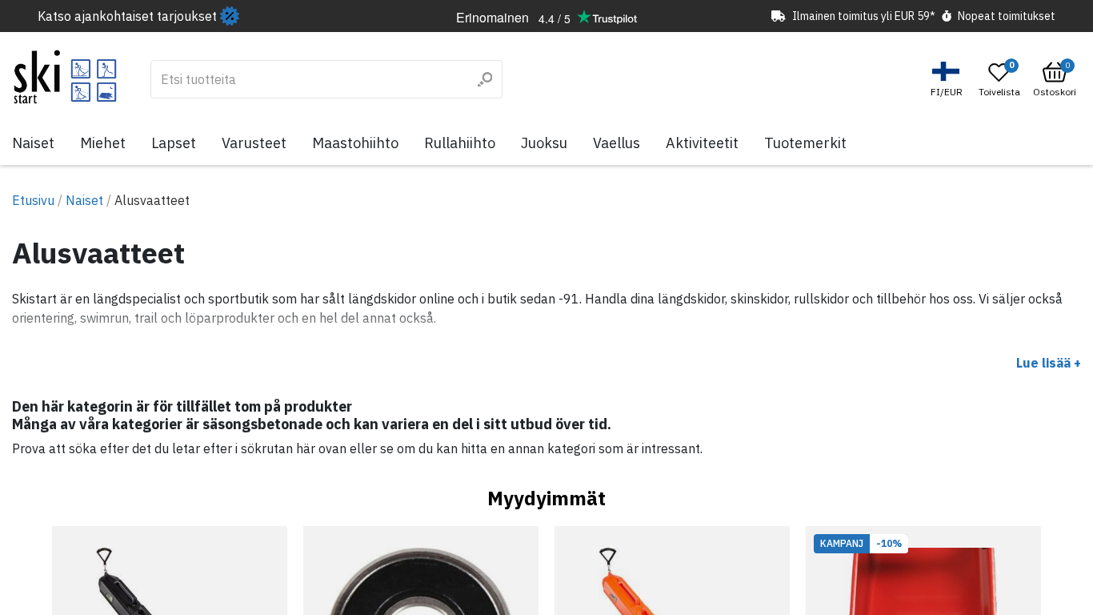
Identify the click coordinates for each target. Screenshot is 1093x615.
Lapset (173, 143)
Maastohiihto (355, 143)
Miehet (103, 143)
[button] (949, 79)
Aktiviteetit (702, 143)
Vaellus (616, 143)
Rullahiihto (459, 143)
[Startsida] (65, 77)
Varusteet (254, 143)
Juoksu (544, 143)
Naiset (33, 143)
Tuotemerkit (805, 143)
